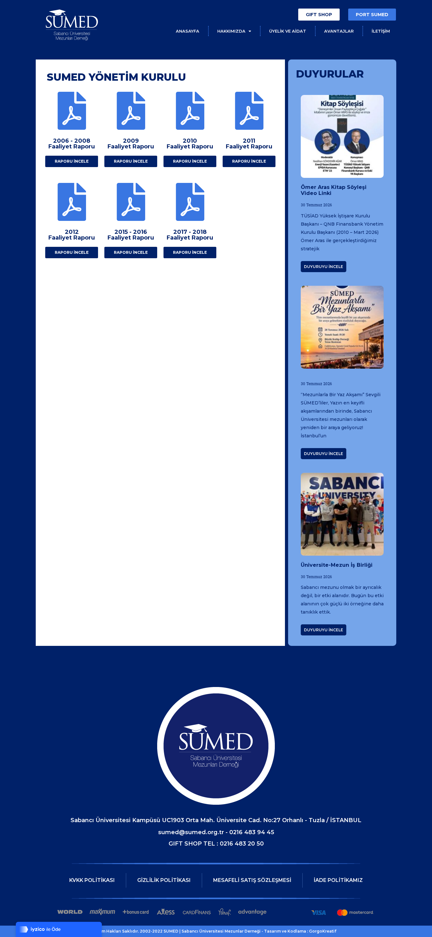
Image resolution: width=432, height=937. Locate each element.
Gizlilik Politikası (164, 880)
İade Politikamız (338, 880)
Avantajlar (339, 31)
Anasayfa (187, 31)
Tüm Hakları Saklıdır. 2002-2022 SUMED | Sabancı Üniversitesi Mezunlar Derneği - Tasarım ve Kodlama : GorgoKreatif (216, 931)
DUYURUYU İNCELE (323, 266)
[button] (319, 15)
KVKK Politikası (92, 880)
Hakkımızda (231, 31)
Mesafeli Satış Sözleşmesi (252, 880)
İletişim (381, 31)
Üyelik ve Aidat (287, 31)
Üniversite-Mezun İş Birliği (337, 565)
